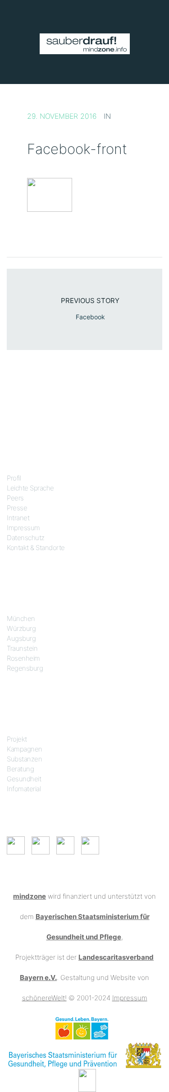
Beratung (20, 769)
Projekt (17, 739)
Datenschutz (26, 537)
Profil (14, 478)
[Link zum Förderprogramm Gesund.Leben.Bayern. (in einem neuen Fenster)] (82, 1027)
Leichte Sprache (30, 488)
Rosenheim (23, 658)
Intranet (18, 517)
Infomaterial (24, 788)
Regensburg (25, 668)
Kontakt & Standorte (36, 547)
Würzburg (21, 628)
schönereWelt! (44, 998)
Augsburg (21, 638)
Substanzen (24, 759)
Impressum (23, 527)
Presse (17, 508)
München (21, 618)
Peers (15, 498)
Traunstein (22, 648)
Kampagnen (24, 749)
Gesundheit (24, 779)
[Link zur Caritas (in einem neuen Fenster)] (87, 1079)
